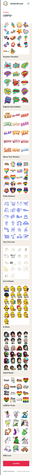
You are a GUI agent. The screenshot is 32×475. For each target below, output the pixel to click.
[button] (28, 3)
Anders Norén (26, 471)
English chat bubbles (12, 107)
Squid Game (8, 373)
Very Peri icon (9, 242)
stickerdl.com (16, 4)
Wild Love (7, 455)
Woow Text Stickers (11, 157)
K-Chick (6, 327)
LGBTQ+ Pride (9, 405)
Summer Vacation (10, 57)
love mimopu (8, 281)
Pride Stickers (9, 196)
